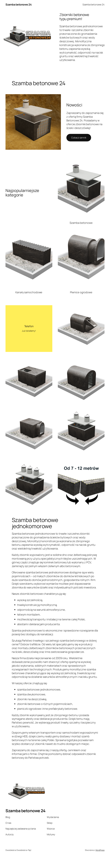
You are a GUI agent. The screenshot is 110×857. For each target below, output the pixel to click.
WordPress (100, 850)
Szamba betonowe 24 (19, 4)
